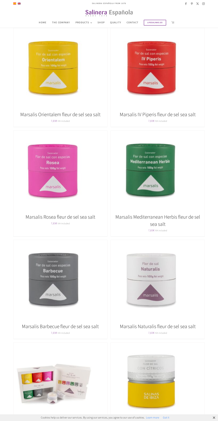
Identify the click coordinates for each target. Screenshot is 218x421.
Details (62, 68)
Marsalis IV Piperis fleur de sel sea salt (158, 114)
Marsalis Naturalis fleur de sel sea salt (158, 326)
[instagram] (203, 3)
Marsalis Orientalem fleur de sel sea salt (60, 114)
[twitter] (197, 3)
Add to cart (47, 68)
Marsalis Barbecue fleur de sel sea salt (60, 326)
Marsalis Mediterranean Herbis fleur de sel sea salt (157, 220)
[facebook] (186, 3)
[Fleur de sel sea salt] (151, 68)
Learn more (152, 418)
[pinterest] (192, 3)
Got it (166, 418)
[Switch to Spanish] (14, 3)
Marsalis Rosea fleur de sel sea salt (60, 217)
